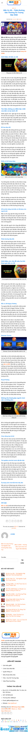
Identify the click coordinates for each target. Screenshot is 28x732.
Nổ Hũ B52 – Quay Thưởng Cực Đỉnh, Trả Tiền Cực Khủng (15, 615)
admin (20, 19)
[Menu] (2, 3)
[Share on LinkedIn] (21, 521)
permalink (14, 528)
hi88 (6, 709)
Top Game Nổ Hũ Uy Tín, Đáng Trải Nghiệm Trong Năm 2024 (15, 610)
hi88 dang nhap (15, 707)
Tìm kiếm (3, 557)
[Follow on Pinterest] (2, 713)
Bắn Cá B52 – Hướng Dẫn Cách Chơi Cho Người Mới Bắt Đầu (21, 546)
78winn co (14, 709)
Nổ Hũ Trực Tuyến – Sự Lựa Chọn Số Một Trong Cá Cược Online (16, 620)
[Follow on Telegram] (8, 713)
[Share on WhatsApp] (7, 521)
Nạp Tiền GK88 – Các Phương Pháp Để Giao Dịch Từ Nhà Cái (16, 594)
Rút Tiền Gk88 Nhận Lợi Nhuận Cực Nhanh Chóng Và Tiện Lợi (16, 589)
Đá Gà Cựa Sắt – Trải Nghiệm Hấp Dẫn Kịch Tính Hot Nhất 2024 (15, 574)
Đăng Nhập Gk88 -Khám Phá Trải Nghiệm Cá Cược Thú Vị (15, 600)
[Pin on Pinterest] (18, 521)
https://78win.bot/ (5, 711)
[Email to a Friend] (15, 521)
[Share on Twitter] (12, 521)
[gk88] (14, 2)
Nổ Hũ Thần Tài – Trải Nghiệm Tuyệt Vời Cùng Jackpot (16, 579)
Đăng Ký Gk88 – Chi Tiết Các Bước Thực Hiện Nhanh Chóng (16, 605)
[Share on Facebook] (9, 521)
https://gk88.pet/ (12, 703)
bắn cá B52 (7, 364)
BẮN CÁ (14, 8)
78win (19, 709)
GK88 (2, 640)
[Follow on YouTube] (5, 713)
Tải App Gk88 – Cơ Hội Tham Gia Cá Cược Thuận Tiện (16, 584)
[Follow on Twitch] (11, 713)
